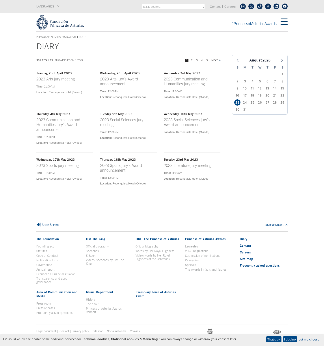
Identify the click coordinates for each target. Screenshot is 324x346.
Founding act (45, 246)
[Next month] (282, 60)
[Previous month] (238, 60)
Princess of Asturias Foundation (56, 37)
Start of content (274, 224)
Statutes (41, 251)
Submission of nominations (202, 255)
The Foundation (47, 239)
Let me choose (309, 339)
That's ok (273, 339)
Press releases (45, 308)
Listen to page (50, 224)
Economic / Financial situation (56, 274)
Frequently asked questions (54, 312)
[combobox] (172, 6)
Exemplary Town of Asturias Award (156, 294)
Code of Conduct (47, 255)
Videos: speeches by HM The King (105, 261)
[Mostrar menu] (284, 22)
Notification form (47, 260)
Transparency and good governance (51, 280)
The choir (92, 304)
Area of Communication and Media (56, 294)
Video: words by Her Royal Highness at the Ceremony (153, 257)
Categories (192, 260)
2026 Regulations (196, 251)
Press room (43, 303)
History (90, 299)
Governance (44, 265)
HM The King (95, 239)
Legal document (46, 331)
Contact (215, 6)
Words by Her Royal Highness (155, 251)
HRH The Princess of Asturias (157, 239)
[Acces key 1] (158, 22)
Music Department (99, 292)
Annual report (45, 269)
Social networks (116, 331)
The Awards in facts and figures (205, 269)
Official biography (97, 246)
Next (214, 60)
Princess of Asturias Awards (205, 239)
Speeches (92, 251)
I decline (290, 339)
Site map (246, 259)
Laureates (191, 246)
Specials (190, 265)
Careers (230, 6)
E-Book (90, 255)
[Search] (202, 6)
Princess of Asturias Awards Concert (104, 310)
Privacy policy (81, 331)
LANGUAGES (45, 6)
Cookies (135, 331)
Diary (243, 239)
